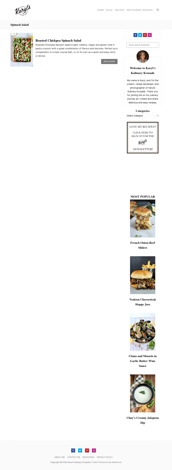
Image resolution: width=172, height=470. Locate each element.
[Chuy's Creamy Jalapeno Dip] (142, 393)
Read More (110, 62)
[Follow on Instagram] (149, 35)
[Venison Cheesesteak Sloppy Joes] (142, 275)
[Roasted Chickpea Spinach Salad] (21, 51)
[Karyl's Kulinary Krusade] (33, 10)
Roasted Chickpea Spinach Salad (58, 40)
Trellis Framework (100, 462)
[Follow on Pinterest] (145, 35)
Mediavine (117, 462)
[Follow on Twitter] (140, 35)
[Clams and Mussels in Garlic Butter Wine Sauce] (142, 332)
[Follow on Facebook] (135, 35)
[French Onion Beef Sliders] (142, 218)
